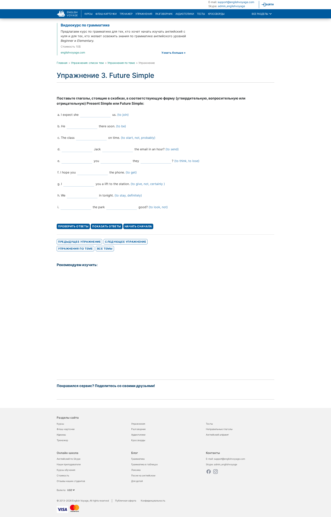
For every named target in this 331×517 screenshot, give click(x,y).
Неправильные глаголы (219, 429)
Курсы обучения (66, 470)
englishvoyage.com (73, 52)
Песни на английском (143, 475)
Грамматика (138, 458)
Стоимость (63, 475)
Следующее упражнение (125, 241)
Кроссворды (216, 13)
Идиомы (61, 434)
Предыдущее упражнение (79, 241)
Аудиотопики (184, 13)
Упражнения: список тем (87, 62)
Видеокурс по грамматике (85, 25)
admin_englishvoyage (231, 6)
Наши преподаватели (69, 464)
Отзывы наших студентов (71, 481)
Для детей (137, 481)
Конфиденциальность (153, 500)
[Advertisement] (165, 322)
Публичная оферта (125, 500)
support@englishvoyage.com (236, 2)
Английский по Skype (68, 458)
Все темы (105, 248)
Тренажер (126, 13)
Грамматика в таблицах (144, 464)
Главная (62, 62)
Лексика (136, 470)
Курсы (88, 13)
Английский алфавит (217, 434)
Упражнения (143, 13)
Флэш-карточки (105, 13)
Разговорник (164, 13)
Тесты (201, 13)
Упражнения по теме (121, 62)
